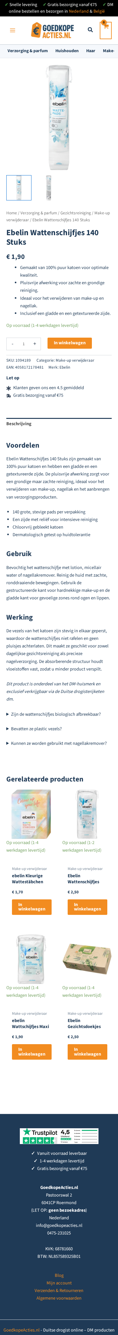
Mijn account (59, 1283)
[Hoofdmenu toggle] (12, 30)
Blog (59, 1275)
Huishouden (67, 51)
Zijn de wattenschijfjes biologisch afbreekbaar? (56, 714)
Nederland (79, 11)
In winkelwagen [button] (31, 907)
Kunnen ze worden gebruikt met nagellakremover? (59, 743)
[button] (90, 31)
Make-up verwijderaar (75, 360)
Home (11, 213)
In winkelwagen (70, 343)
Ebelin (64, 367)
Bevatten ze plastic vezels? (36, 729)
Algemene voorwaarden (59, 1298)
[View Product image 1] (18, 187)
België (99, 11)
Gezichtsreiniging (75, 213)
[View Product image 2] (48, 187)
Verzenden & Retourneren (59, 1290)
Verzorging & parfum (28, 51)
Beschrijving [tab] (18, 423)
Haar (90, 51)
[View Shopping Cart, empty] (106, 30)
